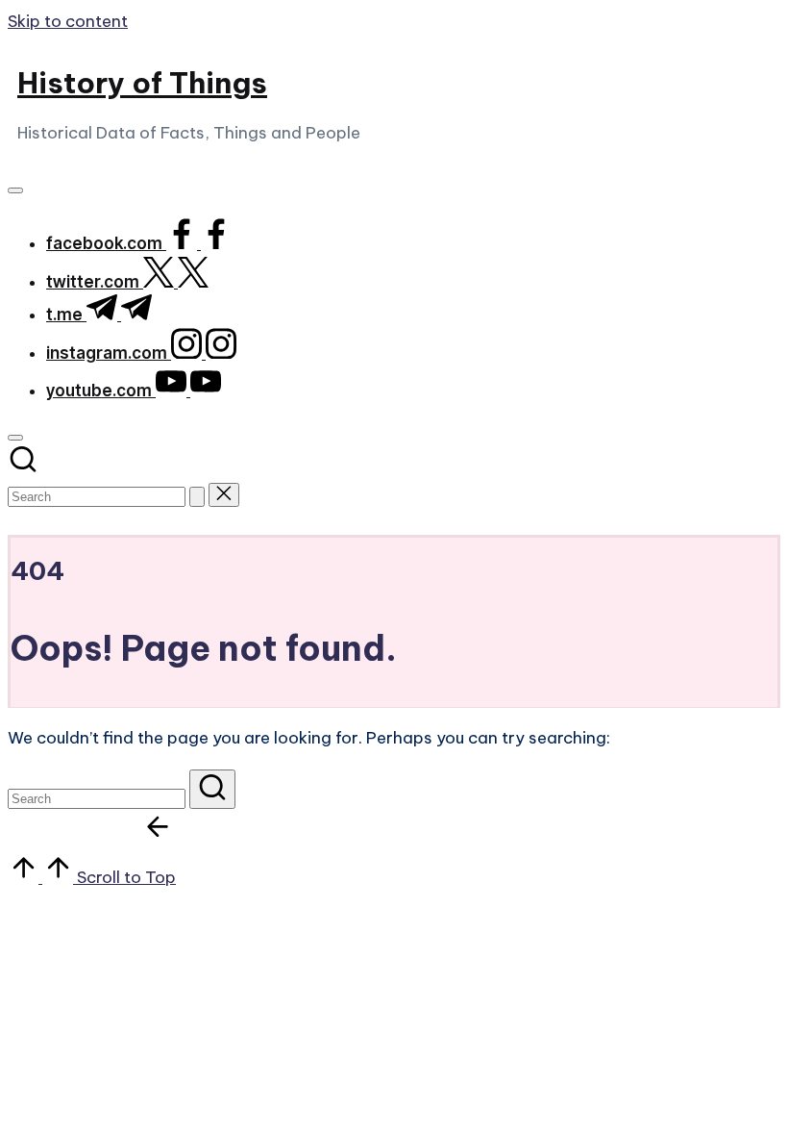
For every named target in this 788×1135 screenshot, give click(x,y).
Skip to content (68, 21)
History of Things (142, 82)
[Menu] (15, 190)
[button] (197, 497)
